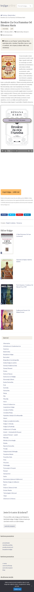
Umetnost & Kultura (9, 498)
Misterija (5, 437)
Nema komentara (7, 35)
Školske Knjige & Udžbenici (11, 482)
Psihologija (6, 465)
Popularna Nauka (8, 454)
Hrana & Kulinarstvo (9, 404)
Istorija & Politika (8, 410)
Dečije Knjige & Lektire (10, 363)
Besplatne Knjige (8, 354)
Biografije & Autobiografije (11, 360)
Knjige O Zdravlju (8, 424)
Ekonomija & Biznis (8, 379)
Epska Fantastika (8, 382)
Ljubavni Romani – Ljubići (10, 435)
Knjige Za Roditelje (8, 426)
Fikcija (5, 393)
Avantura (6, 349)
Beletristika (19, 32)
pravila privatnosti (8, 547)
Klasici (5, 418)
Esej (4, 385)
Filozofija (5, 399)
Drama (5, 371)
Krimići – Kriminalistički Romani (12, 432)
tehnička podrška (7, 545)
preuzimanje (6, 543)
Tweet (12, 214)
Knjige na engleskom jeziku (11, 421)
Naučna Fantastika (8, 446)
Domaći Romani (7, 368)
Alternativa (6, 343)
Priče (4, 460)
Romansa (19, 223)
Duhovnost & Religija (9, 376)
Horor (5, 401)
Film (4, 396)
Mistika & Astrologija (9, 440)
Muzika (5, 443)
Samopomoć (6, 473)
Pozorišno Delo (7, 457)
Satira (5, 476)
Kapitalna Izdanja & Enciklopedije (13, 415)
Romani (26, 32)
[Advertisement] (17, 170)
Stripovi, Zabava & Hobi (10, 487)
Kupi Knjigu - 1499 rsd (11, 192)
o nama (5, 563)
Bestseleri (6, 357)
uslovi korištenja (7, 565)
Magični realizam (10, 223)
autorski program (10, 526)
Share (4, 214)
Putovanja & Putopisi (9, 468)
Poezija (5, 448)
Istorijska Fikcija (8, 412)
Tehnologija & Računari (10, 493)
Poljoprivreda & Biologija (10, 451)
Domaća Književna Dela (10, 365)
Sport (5, 485)
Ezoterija (5, 388)
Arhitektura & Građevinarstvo (12, 346)
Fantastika (6, 390)
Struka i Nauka (7, 490)
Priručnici (6, 462)
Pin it (20, 214)
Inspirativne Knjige (8, 407)
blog (4, 570)
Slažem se (17, 589)
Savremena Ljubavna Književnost (13, 479)
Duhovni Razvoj (7, 374)
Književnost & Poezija (9, 429)
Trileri (5, 496)
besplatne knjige (7, 549)
